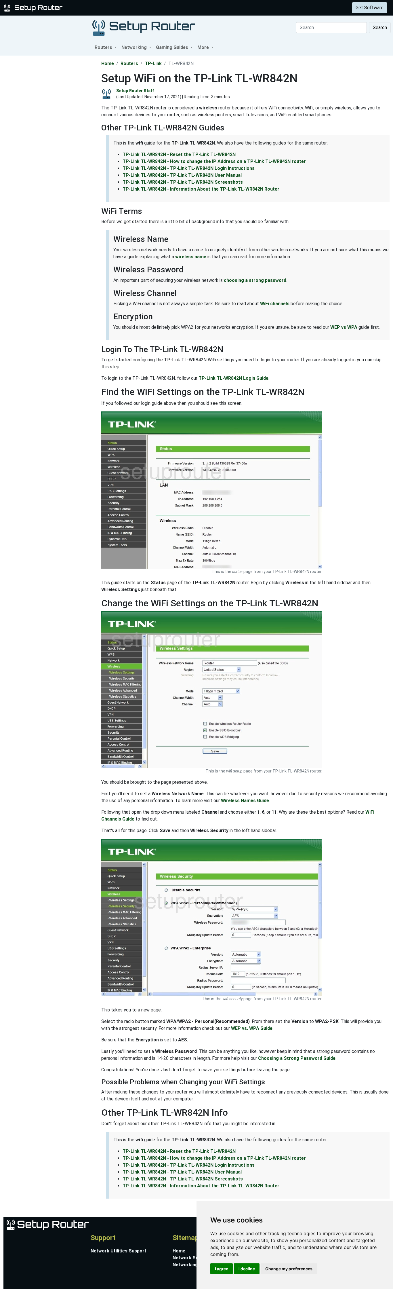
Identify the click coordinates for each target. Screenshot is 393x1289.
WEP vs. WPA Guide (251, 1028)
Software (143, 7)
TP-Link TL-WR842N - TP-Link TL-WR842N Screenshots (183, 182)
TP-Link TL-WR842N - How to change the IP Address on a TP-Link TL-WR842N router (214, 161)
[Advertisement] (50, 142)
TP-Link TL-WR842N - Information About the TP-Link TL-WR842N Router (201, 189)
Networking (116, 7)
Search (380, 27)
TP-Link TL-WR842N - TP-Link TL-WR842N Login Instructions (189, 168)
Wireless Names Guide (245, 800)
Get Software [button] (370, 7)
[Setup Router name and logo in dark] (143, 27)
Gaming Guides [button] (172, 47)
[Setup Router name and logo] (34, 7)
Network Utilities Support (118, 1251)
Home (107, 63)
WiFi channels (274, 303)
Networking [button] (134, 47)
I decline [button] (247, 1268)
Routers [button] (104, 47)
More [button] (203, 47)
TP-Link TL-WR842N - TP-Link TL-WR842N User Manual (182, 175)
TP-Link (153, 63)
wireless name (190, 256)
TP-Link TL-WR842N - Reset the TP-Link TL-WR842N (179, 154)
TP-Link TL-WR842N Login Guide (233, 378)
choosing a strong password (255, 280)
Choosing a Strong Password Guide (296, 1058)
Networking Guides (193, 1264)
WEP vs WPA (343, 327)
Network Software (193, 1257)
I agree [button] (221, 1268)
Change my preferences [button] (288, 1268)
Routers (90, 7)
